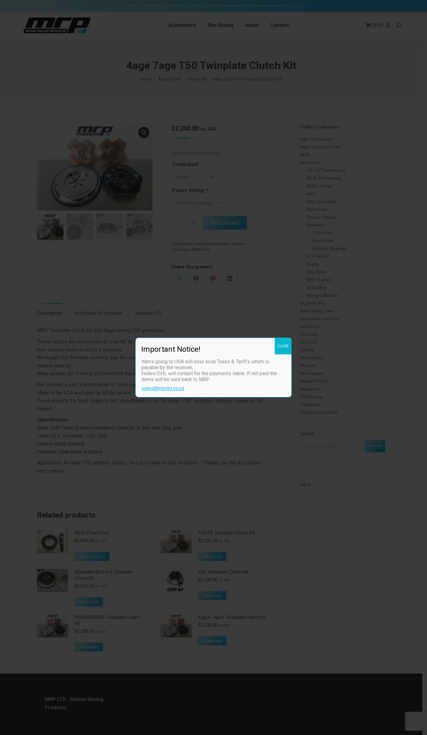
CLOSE (283, 346)
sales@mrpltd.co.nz (162, 388)
